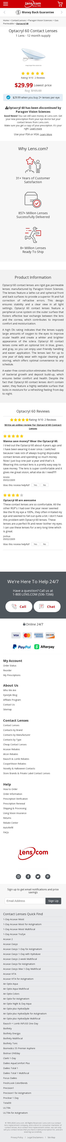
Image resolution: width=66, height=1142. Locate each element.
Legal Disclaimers (35, 1137)
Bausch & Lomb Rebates (16, 758)
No (44, 485)
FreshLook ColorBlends (15, 1083)
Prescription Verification (15, 798)
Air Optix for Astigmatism (16, 998)
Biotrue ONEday (11, 1053)
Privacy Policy (17, 1137)
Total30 (7, 1102)
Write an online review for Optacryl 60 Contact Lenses (33, 426)
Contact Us (9, 704)
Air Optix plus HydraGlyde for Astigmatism (25, 1013)
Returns (7, 817)
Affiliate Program (12, 699)
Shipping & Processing (14, 808)
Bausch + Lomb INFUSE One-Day (20, 1023)
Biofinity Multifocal (13, 1038)
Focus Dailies (10, 1078)
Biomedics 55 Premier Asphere (19, 1048)
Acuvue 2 (8, 939)
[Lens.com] (33, 4)
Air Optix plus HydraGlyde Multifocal (21, 1018)
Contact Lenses (18, 20)
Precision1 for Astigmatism (17, 1092)
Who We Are (9, 690)
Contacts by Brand (12, 730)
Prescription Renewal (14, 803)
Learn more (36, 128)
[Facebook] (28, 876)
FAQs (6, 832)
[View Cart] (60, 4)
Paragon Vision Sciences (40, 20)
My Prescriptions (12, 675)
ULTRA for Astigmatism (15, 1112)
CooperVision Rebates (14, 763)
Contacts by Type (12, 739)
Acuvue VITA (9, 973)
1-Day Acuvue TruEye (14, 934)
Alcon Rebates (10, 754)
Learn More (46, 134)
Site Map (51, 1137)
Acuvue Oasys (10, 944)
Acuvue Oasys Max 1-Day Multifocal (22, 968)
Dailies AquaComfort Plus (16, 1063)
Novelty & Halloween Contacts (19, 768)
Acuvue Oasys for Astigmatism (19, 963)
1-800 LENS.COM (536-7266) (33, 594)
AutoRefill (8, 827)
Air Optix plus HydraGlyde (16, 1008)
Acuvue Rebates (11, 749)
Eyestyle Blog (10, 695)
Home (6, 20)
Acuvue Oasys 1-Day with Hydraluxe (22, 954)
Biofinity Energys (12, 1033)
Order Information (12, 793)
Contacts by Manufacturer (16, 734)
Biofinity (7, 1028)
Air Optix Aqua (10, 983)
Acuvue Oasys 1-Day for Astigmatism (22, 949)
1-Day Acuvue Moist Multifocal (19, 929)
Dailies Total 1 (10, 1068)
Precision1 (8, 1087)
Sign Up (53, 901)
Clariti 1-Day (9, 1058)
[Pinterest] (47, 876)
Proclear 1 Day (11, 1097)
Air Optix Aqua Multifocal (16, 988)
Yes (35, 485)
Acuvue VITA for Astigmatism (18, 978)
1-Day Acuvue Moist (13, 919)
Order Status (9, 665)
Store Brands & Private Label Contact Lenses (26, 773)
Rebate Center (10, 822)
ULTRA (6, 1107)
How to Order (10, 789)
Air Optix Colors (11, 993)
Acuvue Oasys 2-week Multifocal (20, 958)
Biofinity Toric (10, 1043)
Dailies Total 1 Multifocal (16, 1073)
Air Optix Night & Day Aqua (17, 1003)
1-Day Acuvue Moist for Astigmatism (22, 924)
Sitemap (7, 709)
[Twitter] (38, 876)
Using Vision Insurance (14, 813)
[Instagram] (18, 876)
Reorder (7, 670)
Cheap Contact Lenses (15, 744)
